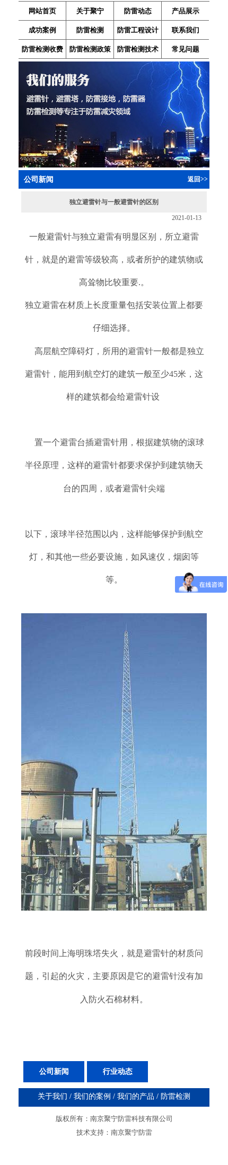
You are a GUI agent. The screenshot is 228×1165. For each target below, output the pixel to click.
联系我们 (185, 30)
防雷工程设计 (138, 30)
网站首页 (42, 11)
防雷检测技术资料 (138, 51)
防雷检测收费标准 (42, 51)
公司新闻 (54, 1071)
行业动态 (118, 1071)
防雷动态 (138, 11)
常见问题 (185, 49)
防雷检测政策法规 (90, 51)
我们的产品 (135, 1096)
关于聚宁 (90, 11)
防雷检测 (90, 30)
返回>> (198, 179)
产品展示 (185, 11)
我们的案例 (92, 1096)
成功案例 (42, 30)
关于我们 (52, 1096)
